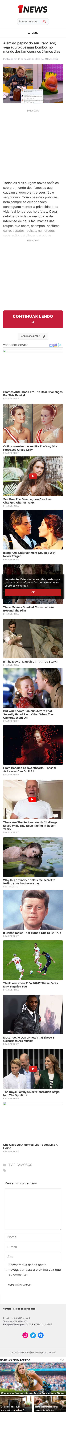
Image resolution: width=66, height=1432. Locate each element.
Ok (33, 592)
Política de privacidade (24, 1308)
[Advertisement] (33, 145)
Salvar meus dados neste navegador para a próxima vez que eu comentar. (34, 1269)
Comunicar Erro (30, 336)
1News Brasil (51, 59)
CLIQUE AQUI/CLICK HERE (39, 1324)
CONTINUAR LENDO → (33, 319)
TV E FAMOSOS (20, 1165)
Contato (7, 1308)
